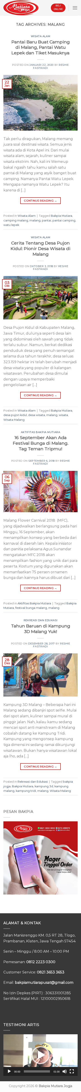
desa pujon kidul (15, 415)
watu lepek (11, 225)
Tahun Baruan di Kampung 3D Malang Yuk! (40, 628)
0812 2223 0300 (40, 962)
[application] (40, 1055)
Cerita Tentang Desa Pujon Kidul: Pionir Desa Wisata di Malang (40, 248)
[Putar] (9, 1071)
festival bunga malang (31, 608)
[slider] (37, 1071)
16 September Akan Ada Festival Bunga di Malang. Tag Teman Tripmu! (40, 443)
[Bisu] (64, 1071)
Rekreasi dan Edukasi (40, 620)
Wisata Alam (40, 36)
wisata (63, 415)
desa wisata (36, 415)
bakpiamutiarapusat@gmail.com (44, 982)
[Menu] (75, 7)
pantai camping (63, 220)
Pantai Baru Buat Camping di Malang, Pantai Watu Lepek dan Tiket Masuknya (40, 47)
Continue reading (40, 200)
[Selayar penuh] (72, 1071)
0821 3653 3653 (50, 972)
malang (34, 220)
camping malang (15, 220)
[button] (41, 1055)
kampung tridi (26, 790)
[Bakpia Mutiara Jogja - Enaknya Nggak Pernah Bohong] (21, 7)
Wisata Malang (14, 419)
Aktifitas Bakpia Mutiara (40, 432)
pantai (46, 220)
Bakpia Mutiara (61, 215)
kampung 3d (44, 786)
